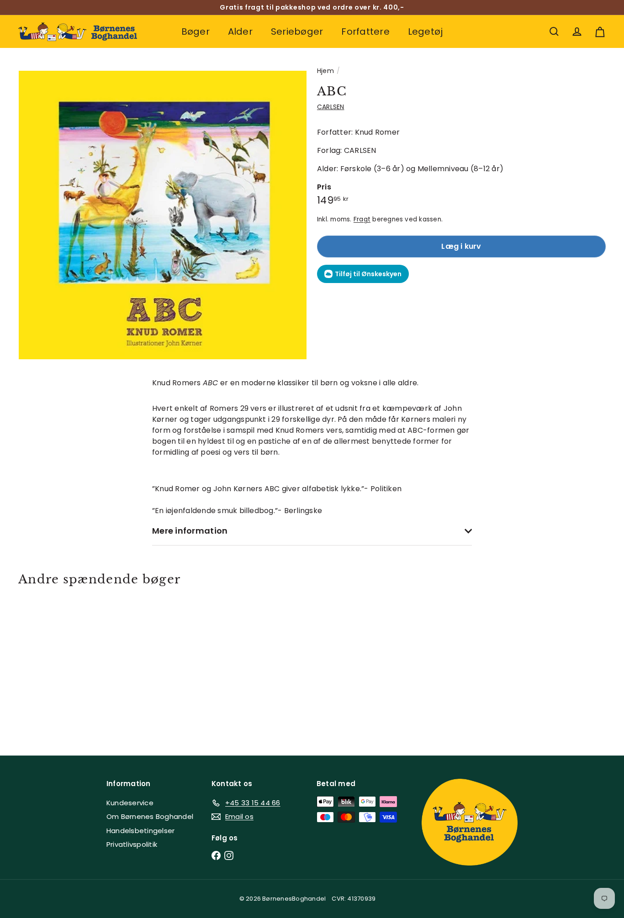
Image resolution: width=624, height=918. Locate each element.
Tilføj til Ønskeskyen (368, 273)
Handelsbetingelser (140, 830)
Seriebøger (297, 31)
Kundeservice (129, 803)
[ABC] (63, 664)
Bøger (195, 31)
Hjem (325, 70)
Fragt (362, 219)
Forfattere (365, 31)
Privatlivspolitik (131, 844)
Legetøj (425, 31)
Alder (240, 31)
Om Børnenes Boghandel (149, 816)
